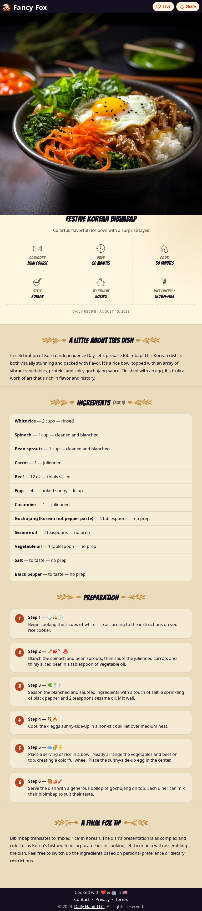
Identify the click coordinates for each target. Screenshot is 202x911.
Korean (37, 296)
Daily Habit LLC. (89, 906)
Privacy (102, 899)
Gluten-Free (164, 296)
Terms (121, 899)
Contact (82, 899)
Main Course (37, 263)
